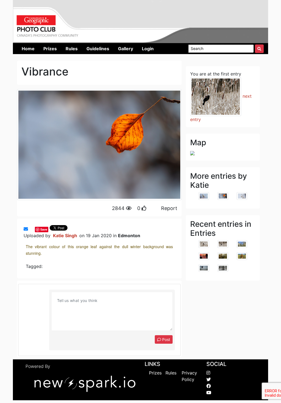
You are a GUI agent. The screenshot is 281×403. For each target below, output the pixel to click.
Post (165, 339)
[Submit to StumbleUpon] (33, 229)
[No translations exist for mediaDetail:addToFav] (30, 229)
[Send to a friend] (26, 229)
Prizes (155, 373)
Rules (170, 373)
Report (169, 208)
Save (43, 229)
